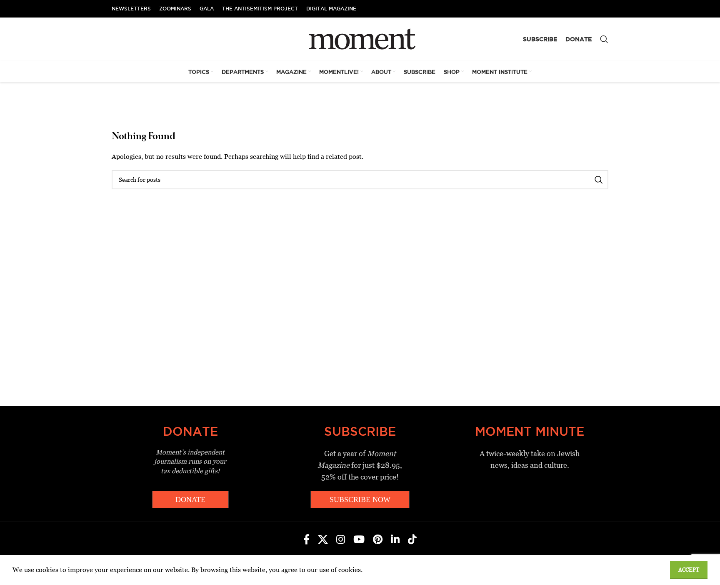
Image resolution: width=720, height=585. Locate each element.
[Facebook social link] (306, 540)
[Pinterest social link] (378, 540)
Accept (688, 570)
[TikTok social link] (412, 540)
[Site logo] (360, 39)
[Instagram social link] (340, 540)
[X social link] (323, 540)
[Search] (604, 39)
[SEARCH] (598, 179)
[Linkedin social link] (395, 540)
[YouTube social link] (359, 540)
